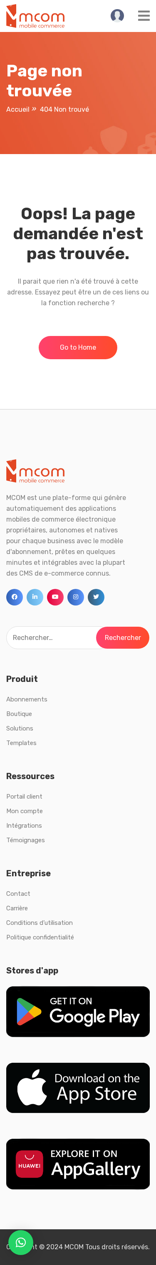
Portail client (24, 796)
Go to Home (78, 347)
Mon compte (24, 811)
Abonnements (26, 699)
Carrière (17, 908)
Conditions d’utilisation (39, 923)
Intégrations (24, 825)
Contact (18, 893)
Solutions (19, 728)
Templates (21, 743)
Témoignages (25, 840)
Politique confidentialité (40, 937)
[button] (20, 1242)
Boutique (19, 714)
